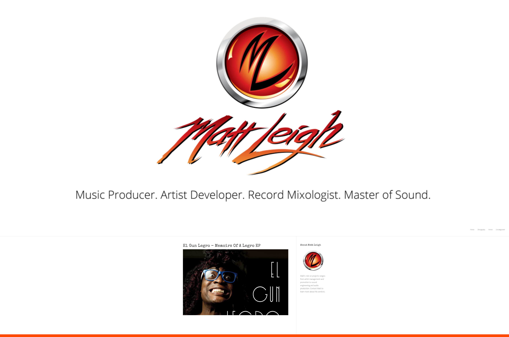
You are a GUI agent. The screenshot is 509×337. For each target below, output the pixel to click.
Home (472, 229)
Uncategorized (500, 229)
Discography (481, 229)
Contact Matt (315, 288)
